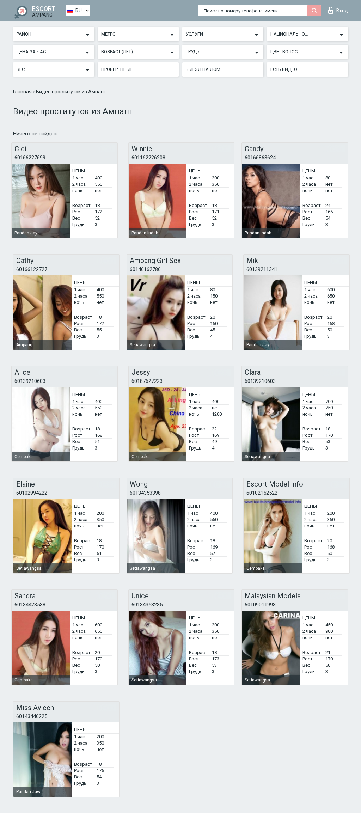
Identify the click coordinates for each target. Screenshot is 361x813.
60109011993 (260, 604)
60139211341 (261, 269)
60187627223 (147, 381)
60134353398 (145, 493)
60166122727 (31, 269)
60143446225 (31, 716)
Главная (23, 91)
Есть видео (283, 69)
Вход (342, 10)
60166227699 (29, 157)
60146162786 (145, 269)
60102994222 (31, 493)
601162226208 (148, 157)
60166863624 (260, 157)
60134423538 (29, 604)
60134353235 (147, 604)
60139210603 (29, 381)
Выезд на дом (203, 69)
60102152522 (261, 493)
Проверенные (117, 69)
